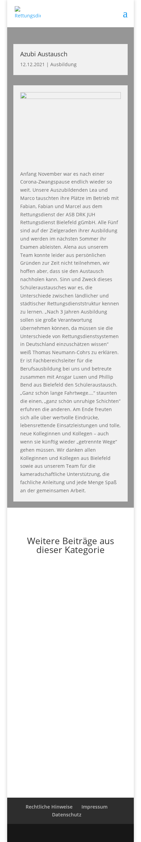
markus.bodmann (50, 606)
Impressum (94, 806)
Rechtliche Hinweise (49, 806)
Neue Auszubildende (46, 687)
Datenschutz (66, 814)
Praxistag (32, 599)
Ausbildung (63, 64)
